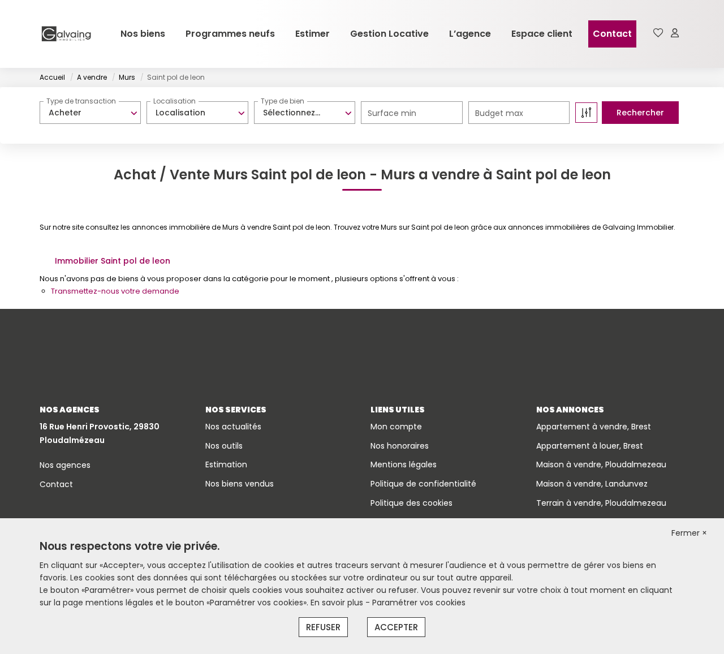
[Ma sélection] (658, 33)
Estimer (312, 33)
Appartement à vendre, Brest (593, 426)
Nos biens (142, 33)
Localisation (174, 101)
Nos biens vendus (239, 483)
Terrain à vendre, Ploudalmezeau (601, 503)
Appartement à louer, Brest (589, 445)
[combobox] (90, 112)
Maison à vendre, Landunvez (592, 483)
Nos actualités (233, 426)
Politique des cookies (411, 503)
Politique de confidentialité (423, 483)
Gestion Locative (389, 33)
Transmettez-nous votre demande (115, 291)
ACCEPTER (396, 627)
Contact (612, 33)
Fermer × (689, 533)
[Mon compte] (675, 33)
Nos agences (65, 465)
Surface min (392, 113)
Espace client (541, 33)
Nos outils (224, 445)
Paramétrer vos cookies (419, 602)
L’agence (470, 33)
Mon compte (396, 426)
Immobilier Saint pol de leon (112, 260)
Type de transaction (81, 101)
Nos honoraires (399, 445)
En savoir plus (338, 602)
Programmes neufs (230, 33)
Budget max (499, 113)
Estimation (226, 464)
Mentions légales (403, 464)
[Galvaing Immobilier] (66, 34)
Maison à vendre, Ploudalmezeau (601, 464)
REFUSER (323, 627)
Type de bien (282, 101)
